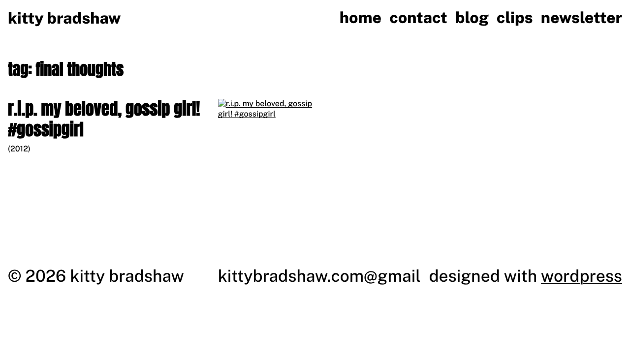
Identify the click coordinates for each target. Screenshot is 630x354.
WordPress (581, 276)
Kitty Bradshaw (64, 18)
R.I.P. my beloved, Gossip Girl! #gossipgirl (104, 119)
